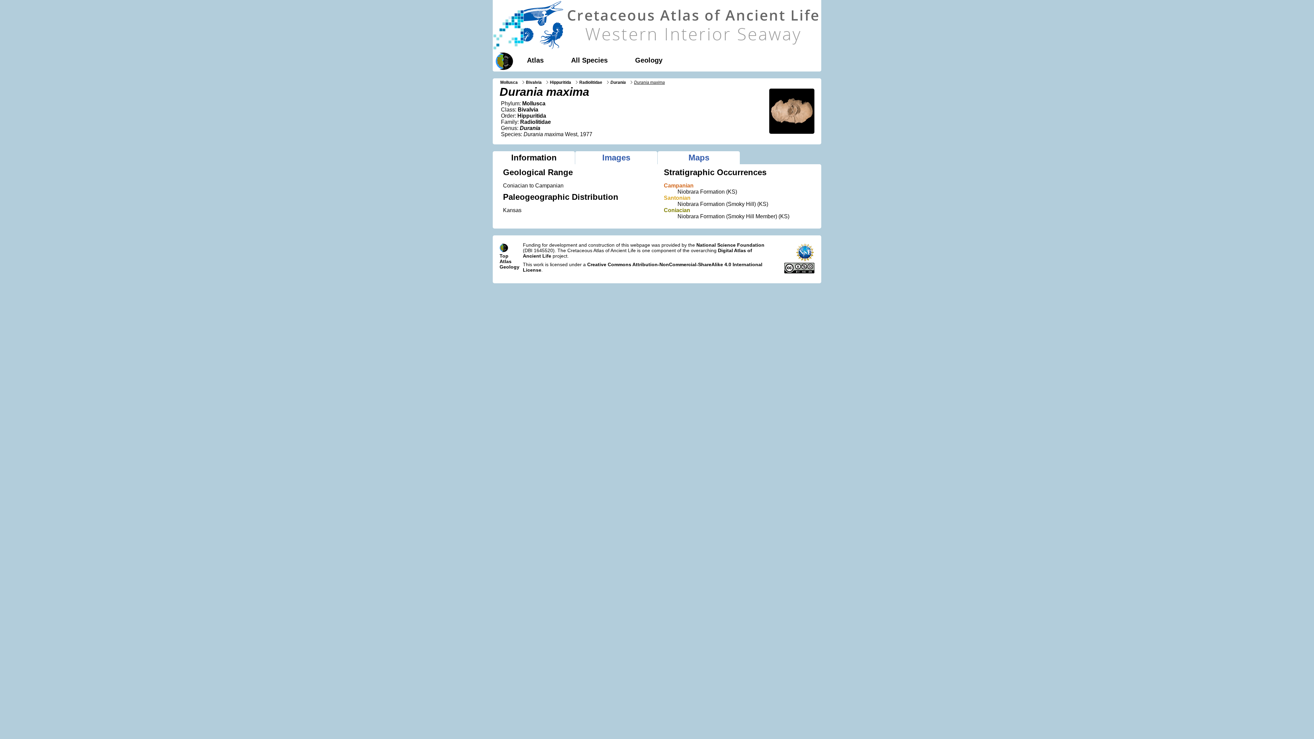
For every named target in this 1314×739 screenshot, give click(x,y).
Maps (698, 157)
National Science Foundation (730, 245)
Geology (648, 60)
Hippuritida (560, 82)
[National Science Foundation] (805, 260)
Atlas (535, 60)
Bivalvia (534, 82)
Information (534, 157)
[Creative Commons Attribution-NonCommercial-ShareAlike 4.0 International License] (799, 271)
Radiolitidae (590, 82)
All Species (589, 60)
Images (616, 157)
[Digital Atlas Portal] (503, 60)
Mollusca (509, 82)
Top (504, 256)
